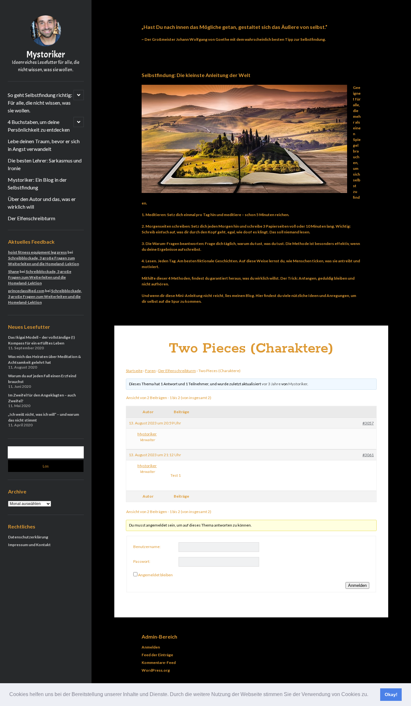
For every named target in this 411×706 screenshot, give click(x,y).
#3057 (368, 423)
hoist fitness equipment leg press (37, 252)
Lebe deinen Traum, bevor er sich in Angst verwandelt (44, 145)
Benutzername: (147, 546)
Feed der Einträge (157, 654)
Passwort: (141, 561)
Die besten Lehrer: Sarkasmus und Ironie (45, 164)
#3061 (368, 454)
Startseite (134, 370)
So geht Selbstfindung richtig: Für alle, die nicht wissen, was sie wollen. (40, 102)
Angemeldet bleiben (155, 574)
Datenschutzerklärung (28, 537)
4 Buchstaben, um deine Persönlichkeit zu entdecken (39, 126)
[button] (371, 695)
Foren (150, 370)
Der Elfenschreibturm (31, 218)
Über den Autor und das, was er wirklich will (42, 203)
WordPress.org (156, 670)
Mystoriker (45, 54)
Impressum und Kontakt (29, 544)
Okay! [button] (391, 694)
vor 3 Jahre (271, 383)
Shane (13, 271)
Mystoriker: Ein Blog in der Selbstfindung (37, 183)
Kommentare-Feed (159, 662)
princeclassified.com (26, 290)
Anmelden (357, 585)
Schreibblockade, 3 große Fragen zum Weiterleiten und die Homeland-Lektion (39, 277)
